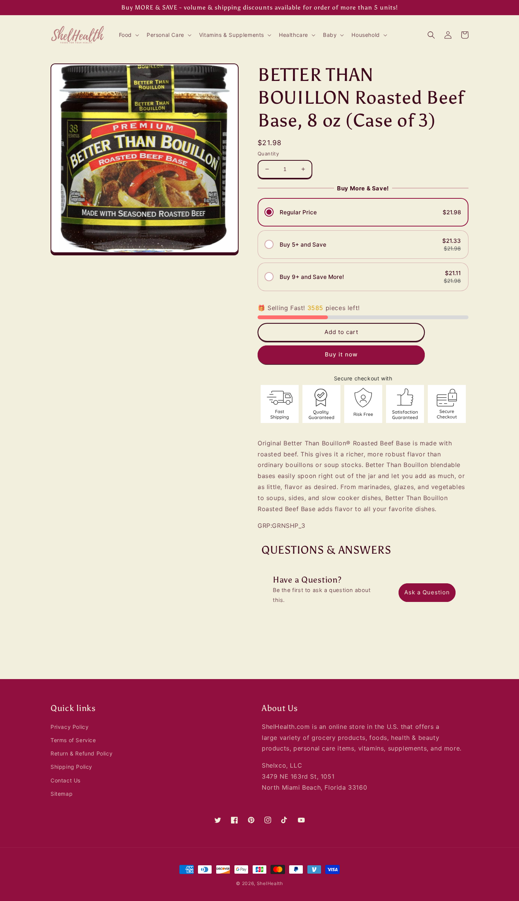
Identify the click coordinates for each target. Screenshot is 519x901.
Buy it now (341, 354)
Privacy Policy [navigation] (70, 727)
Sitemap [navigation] (62, 793)
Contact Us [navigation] (66, 780)
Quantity (268, 153)
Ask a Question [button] (427, 592)
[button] (128, 35)
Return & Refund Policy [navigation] (81, 753)
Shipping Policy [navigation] (71, 766)
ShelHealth (270, 883)
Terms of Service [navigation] (73, 740)
